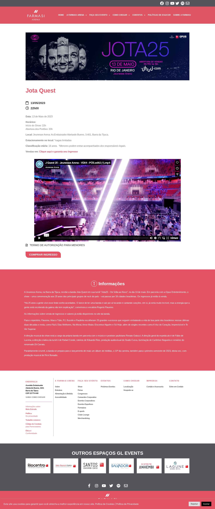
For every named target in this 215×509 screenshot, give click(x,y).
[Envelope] (187, 3)
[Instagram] (167, 3)
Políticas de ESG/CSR (159, 15)
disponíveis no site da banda (96, 314)
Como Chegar (120, 15)
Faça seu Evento (98, 15)
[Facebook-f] (89, 485)
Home (61, 15)
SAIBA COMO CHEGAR (35, 397)
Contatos (137, 15)
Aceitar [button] (206, 504)
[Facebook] (162, 3)
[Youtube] (172, 3)
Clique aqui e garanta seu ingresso (58, 151)
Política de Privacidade (127, 504)
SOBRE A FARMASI (182, 15)
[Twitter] (177, 3)
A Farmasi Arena (75, 15)
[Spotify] (182, 3)
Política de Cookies (104, 504)
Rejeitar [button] (194, 504)
